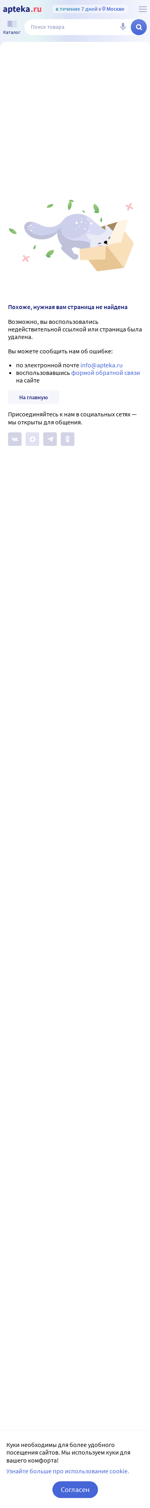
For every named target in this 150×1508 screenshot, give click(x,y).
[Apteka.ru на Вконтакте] (15, 439)
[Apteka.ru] (22, 9)
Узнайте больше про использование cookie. (67, 1471)
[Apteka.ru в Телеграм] (50, 439)
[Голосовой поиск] (122, 27)
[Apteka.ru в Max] (32, 439)
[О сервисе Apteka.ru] (143, 9)
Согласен (75, 1489)
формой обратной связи (105, 373)
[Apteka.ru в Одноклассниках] (67, 439)
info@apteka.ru (101, 365)
